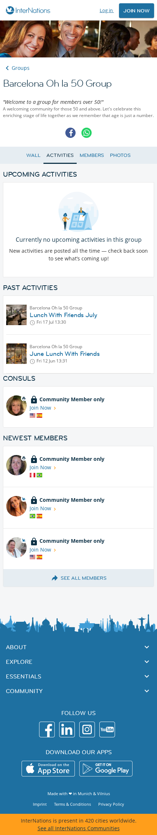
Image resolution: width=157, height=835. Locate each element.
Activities (60, 155)
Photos (120, 155)
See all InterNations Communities (79, 828)
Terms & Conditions (72, 804)
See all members (84, 578)
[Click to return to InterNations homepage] (29, 10)
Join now (136, 10)
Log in (107, 10)
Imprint (40, 804)
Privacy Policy (111, 804)
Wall (33, 155)
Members (92, 155)
